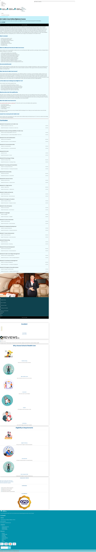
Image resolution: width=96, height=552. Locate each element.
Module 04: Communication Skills (7, 144)
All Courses (3, 535)
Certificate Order (4, 534)
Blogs (2, 4)
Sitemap (3, 541)
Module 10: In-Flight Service (6, 185)
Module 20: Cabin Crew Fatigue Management (10, 253)
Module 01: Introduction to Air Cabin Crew (9, 124)
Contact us (3, 5)
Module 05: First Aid (4, 151)
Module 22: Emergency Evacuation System (9, 267)
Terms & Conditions (5, 537)
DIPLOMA (1, 313)
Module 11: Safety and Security (6, 192)
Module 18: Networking (5, 240)
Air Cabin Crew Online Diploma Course (13, 19)
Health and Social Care (5, 526)
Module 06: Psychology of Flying (7, 158)
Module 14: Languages (5, 212)
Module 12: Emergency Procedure (7, 199)
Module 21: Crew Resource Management (8, 260)
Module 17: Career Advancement (7, 233)
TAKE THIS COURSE (24, 24)
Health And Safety (4, 529)
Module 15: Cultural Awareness (6, 219)
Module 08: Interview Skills (5, 171)
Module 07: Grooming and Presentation (8, 165)
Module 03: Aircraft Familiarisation (7, 137)
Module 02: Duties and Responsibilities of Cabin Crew (11, 130)
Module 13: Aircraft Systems (6, 206)
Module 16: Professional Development (8, 226)
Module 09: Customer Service (6, 178)
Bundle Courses (4, 3)
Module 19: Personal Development (7, 247)
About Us (3, 533)
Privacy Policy (4, 536)
